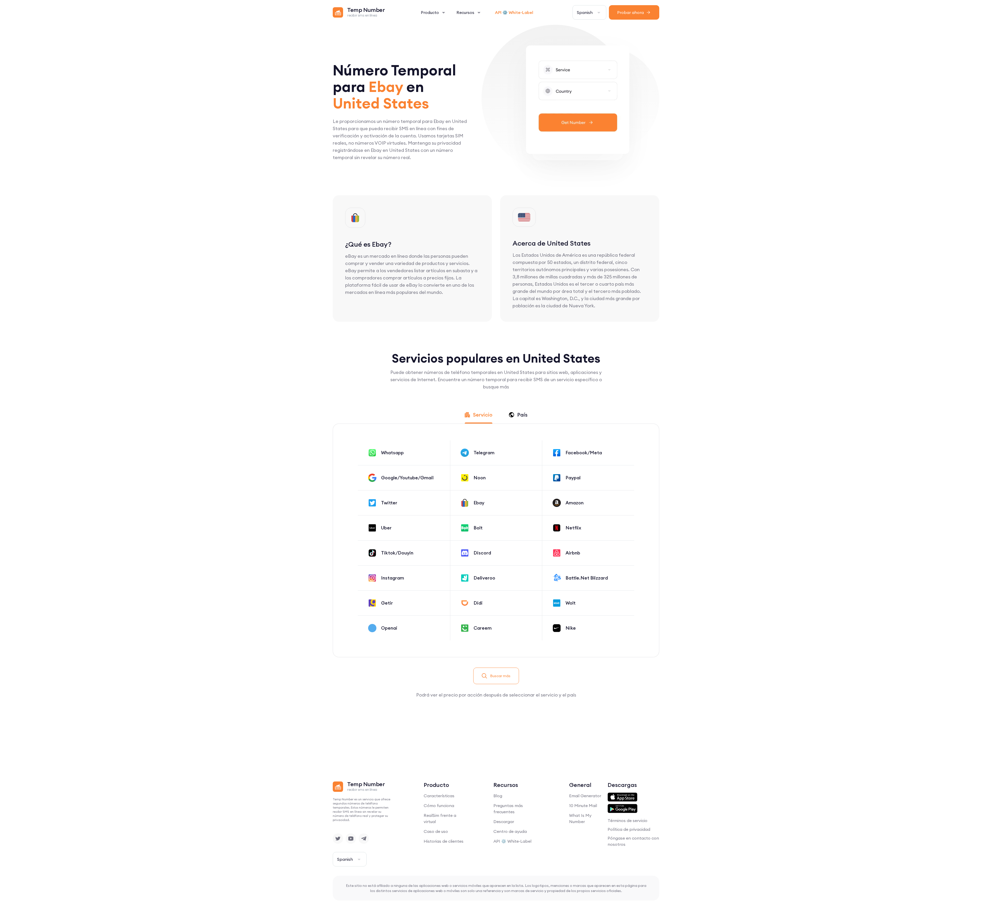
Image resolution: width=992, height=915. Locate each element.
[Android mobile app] (622, 808)
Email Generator (585, 795)
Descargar (503, 821)
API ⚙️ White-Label (514, 12)
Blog (497, 795)
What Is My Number (580, 818)
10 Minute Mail (583, 805)
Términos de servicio (627, 820)
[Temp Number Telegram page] (364, 838)
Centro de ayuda (510, 831)
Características (439, 795)
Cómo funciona (439, 805)
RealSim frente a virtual (440, 818)
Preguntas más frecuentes (508, 808)
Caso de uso (436, 831)
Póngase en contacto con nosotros (633, 841)
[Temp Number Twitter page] (338, 838)
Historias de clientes (443, 841)
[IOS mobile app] (622, 797)
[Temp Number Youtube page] (351, 838)
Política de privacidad (629, 829)
